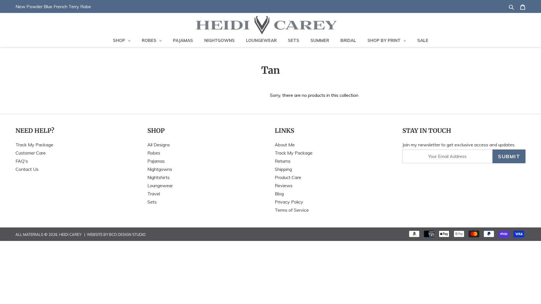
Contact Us (27, 169)
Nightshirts (158, 177)
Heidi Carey (70, 234)
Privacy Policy (289, 202)
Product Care (288, 177)
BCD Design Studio (127, 234)
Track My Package (34, 144)
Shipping (283, 169)
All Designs (158, 144)
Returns (283, 161)
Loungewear (160, 185)
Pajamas (156, 161)
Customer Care (30, 153)
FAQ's (21, 161)
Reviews (283, 185)
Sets (152, 202)
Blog (279, 193)
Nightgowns (159, 169)
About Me (285, 144)
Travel (153, 193)
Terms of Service (292, 210)
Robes (153, 153)
